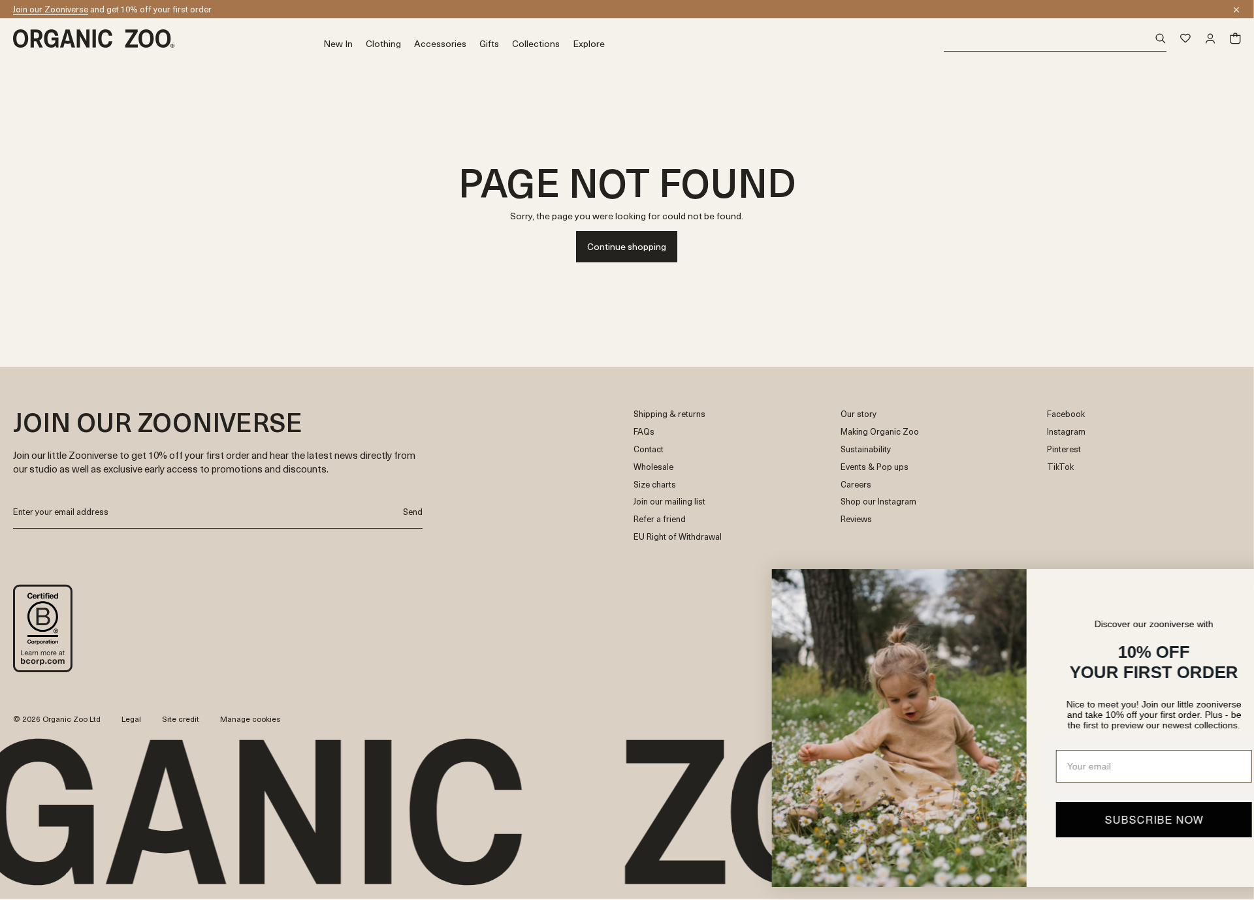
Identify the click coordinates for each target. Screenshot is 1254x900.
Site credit (180, 718)
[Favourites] (1185, 38)
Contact (649, 449)
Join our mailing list (669, 501)
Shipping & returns (669, 414)
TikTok (1060, 467)
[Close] (1236, 9)
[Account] (1210, 38)
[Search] (1055, 39)
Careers (856, 484)
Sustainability (866, 449)
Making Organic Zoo (880, 431)
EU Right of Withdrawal (678, 536)
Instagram (1066, 431)
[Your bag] (1235, 38)
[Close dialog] (1224, 585)
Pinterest (1064, 449)
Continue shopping (626, 246)
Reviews (856, 519)
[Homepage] (168, 38)
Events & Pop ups (874, 467)
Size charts (655, 484)
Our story (858, 414)
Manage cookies (250, 718)
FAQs (644, 431)
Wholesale (653, 467)
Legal (131, 718)
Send (413, 511)
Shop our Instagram (878, 501)
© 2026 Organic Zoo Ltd (57, 719)
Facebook (1066, 414)
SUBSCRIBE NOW (1114, 819)
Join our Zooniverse (50, 9)
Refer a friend (660, 519)
